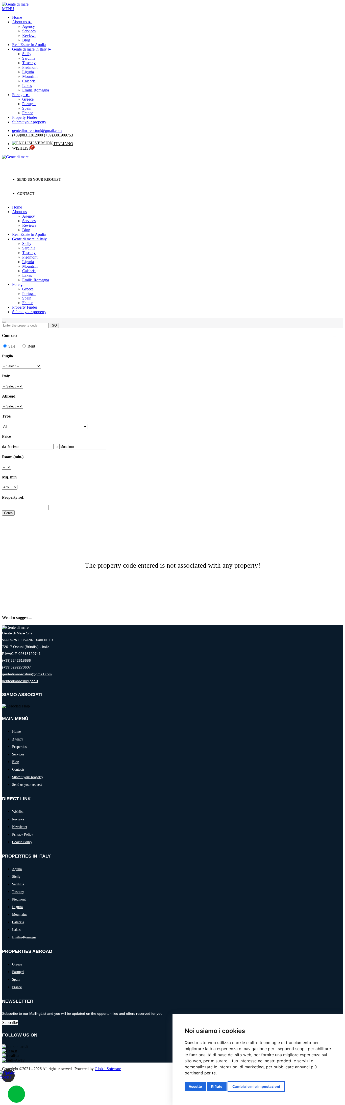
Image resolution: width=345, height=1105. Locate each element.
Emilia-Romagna (24, 937)
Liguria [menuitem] (28, 72)
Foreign (18, 95)
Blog (26, 230)
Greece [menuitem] (28, 99)
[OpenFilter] (4, 322)
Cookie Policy (22, 842)
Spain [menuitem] (26, 108)
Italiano (63, 144)
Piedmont (29, 257)
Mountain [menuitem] (30, 76)
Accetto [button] (195, 1086)
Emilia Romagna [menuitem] (35, 90)
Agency (28, 216)
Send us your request (39, 179)
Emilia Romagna (35, 280)
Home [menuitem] (17, 17)
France (27, 303)
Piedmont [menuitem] (29, 67)
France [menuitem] (27, 113)
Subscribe (10, 1022)
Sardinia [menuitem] (28, 58)
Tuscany (29, 252)
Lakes (27, 275)
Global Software (108, 1069)
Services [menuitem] (29, 31)
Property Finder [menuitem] (24, 117)
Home (17, 207)
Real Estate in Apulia (29, 234)
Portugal (29, 293)
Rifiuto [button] (217, 1086)
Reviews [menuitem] (29, 35)
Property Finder (24, 307)
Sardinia (28, 248)
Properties (19, 747)
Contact (25, 194)
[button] (8, 9)
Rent (31, 346)
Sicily (26, 243)
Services (29, 221)
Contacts (18, 769)
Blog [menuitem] (26, 40)
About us (19, 22)
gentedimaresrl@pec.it (20, 681)
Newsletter (19, 827)
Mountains (19, 914)
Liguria (28, 262)
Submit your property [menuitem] (29, 122)
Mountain (30, 266)
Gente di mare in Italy (29, 49)
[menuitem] (22, 22)
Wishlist (21, 148)
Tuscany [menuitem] (29, 63)
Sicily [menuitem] (26, 54)
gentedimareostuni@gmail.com (37, 130)
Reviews (29, 225)
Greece (28, 289)
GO (54, 325)
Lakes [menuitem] (27, 85)
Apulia (17, 869)
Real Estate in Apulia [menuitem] (29, 44)
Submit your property (29, 312)
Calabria (29, 271)
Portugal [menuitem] (29, 104)
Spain (26, 298)
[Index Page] (15, 627)
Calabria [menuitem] (29, 81)
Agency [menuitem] (28, 26)
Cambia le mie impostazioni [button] (256, 1086)
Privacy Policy (22, 834)
